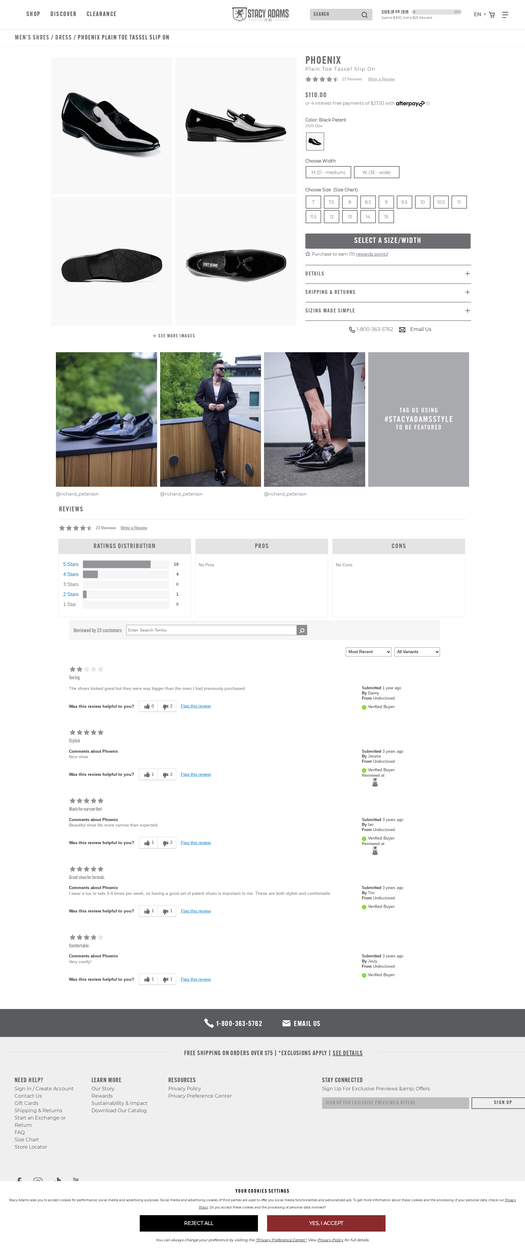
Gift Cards (26, 1103)
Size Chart (27, 1140)
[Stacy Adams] (375, 782)
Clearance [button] (102, 15)
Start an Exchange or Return (40, 1121)
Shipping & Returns (38, 1110)
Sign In (388, 12)
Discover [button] (63, 15)
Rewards (102, 1096)
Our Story (103, 1089)
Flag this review (196, 706)
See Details (348, 1054)
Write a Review (381, 79)
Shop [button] (33, 15)
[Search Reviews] (302, 630)
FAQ (20, 1132)
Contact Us (28, 1096)
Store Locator (31, 1147)
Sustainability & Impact (119, 1103)
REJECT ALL (198, 1223)
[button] (173, 336)
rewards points (372, 254)
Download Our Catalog (119, 1110)
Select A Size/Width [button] (387, 241)
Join (405, 12)
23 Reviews (352, 79)
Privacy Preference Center (200, 1096)
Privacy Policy (184, 1089)
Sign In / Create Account (44, 1089)
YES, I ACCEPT (326, 1223)
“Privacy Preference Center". (281, 1240)
